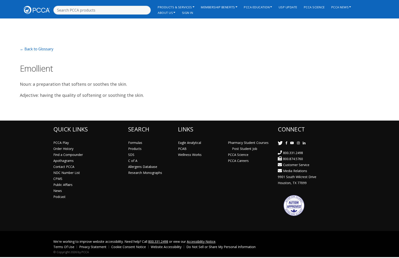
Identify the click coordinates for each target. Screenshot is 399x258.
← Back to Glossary (36, 49)
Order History (63, 148)
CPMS (57, 178)
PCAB (182, 148)
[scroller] (391, 252)
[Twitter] (280, 143)
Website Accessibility (166, 247)
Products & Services (175, 7)
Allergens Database (142, 166)
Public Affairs (63, 184)
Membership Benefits (218, 7)
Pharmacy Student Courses (248, 142)
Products (135, 148)
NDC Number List (66, 172)
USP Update (288, 7)
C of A (132, 160)
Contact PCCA (63, 166)
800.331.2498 (293, 153)
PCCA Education (257, 7)
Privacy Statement (92, 247)
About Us (165, 13)
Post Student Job (244, 148)
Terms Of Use (63, 247)
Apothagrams (63, 160)
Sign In (187, 13)
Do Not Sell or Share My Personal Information (221, 247)
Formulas (135, 142)
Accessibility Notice (201, 241)
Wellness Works (190, 154)
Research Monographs (145, 172)
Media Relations (295, 171)
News (57, 190)
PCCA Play (61, 142)
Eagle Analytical (189, 142)
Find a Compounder (68, 154)
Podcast (59, 196)
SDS (131, 154)
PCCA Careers (238, 160)
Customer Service (296, 165)
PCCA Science (314, 7)
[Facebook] (286, 143)
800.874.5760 (293, 159)
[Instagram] (298, 143)
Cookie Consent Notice (128, 247)
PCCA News (340, 7)
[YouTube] (292, 143)
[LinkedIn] (304, 143)
